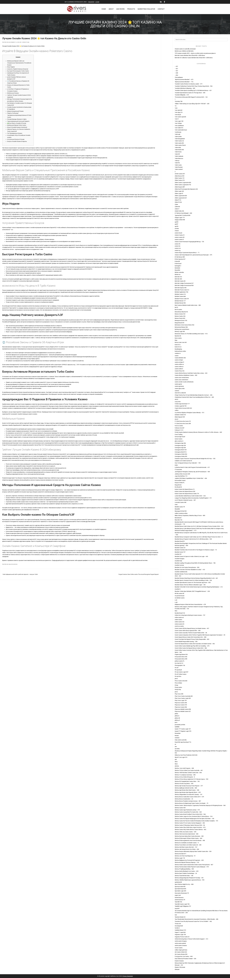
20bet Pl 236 (178, 202)
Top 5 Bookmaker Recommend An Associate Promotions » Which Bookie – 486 (196, 919)
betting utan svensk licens (182, 329)
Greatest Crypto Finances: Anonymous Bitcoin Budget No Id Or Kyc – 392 (195, 458)
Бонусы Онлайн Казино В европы (17, 141)
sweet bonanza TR (180, 899)
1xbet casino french (180, 145)
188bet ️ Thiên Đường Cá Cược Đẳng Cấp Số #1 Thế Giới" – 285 (192, 103)
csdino (176, 410)
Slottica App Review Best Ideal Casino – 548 (187, 790)
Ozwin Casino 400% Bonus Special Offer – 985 (187, 630)
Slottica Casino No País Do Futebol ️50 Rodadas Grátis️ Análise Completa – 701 (196, 821)
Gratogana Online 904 (181, 454)
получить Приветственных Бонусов (17, 69)
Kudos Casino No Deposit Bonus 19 (184, 489)
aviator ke (177, 246)
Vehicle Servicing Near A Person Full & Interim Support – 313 (191, 939)
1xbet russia (178, 165)
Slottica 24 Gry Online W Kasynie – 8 (185, 777)
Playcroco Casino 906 (181, 707)
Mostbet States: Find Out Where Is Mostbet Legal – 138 (190, 584)
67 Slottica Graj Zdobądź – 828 (183, 213)
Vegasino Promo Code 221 (182, 936)
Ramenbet (177, 733)
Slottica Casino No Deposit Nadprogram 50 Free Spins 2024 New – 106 (194, 818)
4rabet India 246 (179, 211)
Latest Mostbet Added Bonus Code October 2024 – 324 (190, 496)
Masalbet (177, 509)
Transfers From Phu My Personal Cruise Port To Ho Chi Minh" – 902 (193, 921)
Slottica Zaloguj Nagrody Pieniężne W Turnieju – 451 (189, 877)
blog (176, 340)
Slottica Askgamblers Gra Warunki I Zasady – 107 (188, 794)
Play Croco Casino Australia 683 (184, 696)
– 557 (176, 70)
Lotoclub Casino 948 (180, 502)
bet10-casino (178, 309)
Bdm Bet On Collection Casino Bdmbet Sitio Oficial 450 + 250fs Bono (194, 57)
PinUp (176, 685)
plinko (176, 713)
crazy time (177, 401)
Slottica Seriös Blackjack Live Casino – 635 (186, 871)
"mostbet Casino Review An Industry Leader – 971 (189, 84)
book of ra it (178, 347)
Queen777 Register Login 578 (183, 731)
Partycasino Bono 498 (181, 659)
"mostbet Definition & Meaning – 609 (185, 88)
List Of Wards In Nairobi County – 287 (185, 500)
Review (177, 735)
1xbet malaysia (179, 156)
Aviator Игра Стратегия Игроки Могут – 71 (187, 252)
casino (176, 355)
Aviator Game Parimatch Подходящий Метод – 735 (189, 241)
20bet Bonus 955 (179, 176)
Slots (176, 761)
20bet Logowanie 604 (181, 195)
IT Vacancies (178, 469)
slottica (177, 766)
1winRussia (178, 132)
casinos (177, 390)
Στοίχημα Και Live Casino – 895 (184, 956)
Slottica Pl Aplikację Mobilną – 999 (184, 869)
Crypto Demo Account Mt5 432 (183, 408)
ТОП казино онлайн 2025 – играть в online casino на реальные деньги (195, 53)
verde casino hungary (181, 941)
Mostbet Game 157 (180, 552)
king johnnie (178, 485)
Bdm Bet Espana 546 (180, 287)
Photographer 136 (180, 665)
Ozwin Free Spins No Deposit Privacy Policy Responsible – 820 (192, 639)
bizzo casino (178, 338)
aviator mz (178, 248)
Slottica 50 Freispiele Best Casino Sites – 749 (187, 781)
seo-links (177, 748)
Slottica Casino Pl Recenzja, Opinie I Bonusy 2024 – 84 (190, 825)
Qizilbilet (177, 726)
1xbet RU (177, 162)
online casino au (179, 617)
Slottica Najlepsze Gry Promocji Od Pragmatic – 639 (189, 860)
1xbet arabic (178, 136)
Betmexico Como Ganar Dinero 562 (184, 325)
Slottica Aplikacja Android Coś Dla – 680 (186, 788)
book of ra (177, 344)
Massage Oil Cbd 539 (181, 511)
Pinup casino (178, 687)
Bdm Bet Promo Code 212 (182, 290)
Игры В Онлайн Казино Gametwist (17, 127)
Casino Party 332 (179, 371)
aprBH (176, 222)
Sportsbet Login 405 (180, 891)
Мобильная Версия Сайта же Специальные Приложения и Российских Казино (19, 63)
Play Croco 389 (179, 694)
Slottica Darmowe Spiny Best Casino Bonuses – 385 (189, 836)
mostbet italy (178, 560)
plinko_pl (177, 720)
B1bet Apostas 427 (180, 259)
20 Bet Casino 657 (180, 173)
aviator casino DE (179, 237)
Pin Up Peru (178, 676)
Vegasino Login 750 (180, 934)
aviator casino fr (179, 239)
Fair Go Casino (179, 425)
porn (176, 722)
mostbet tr (178, 589)
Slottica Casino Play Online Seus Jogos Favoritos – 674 (190, 827)
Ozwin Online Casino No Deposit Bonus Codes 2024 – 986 (191, 648)
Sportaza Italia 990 (180, 886)
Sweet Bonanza (179, 897)
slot (176, 759)
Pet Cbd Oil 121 (179, 663)
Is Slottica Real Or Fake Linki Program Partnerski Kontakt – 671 (192, 467)
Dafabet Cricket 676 (180, 414)
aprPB (176, 226)
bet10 (176, 307)
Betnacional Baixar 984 (181, 327)
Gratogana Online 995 (181, 456)
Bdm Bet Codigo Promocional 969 (184, 285)
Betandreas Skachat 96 (181, 311)
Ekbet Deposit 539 (180, 417)
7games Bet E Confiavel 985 (182, 215)
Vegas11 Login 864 (180, 932)
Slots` (176, 764)
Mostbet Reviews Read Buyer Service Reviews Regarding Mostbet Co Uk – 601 (196, 578)
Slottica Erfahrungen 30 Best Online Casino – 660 (188, 838)
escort (176, 419)
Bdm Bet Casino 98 (180, 281)
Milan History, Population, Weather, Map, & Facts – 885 (190, 515)
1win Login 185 (179, 121)
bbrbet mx (177, 274)
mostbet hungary (179, 558)
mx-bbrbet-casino (180, 598)
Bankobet (177, 268)
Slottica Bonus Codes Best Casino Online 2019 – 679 (189, 796)
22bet (176, 204)
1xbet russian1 (179, 169)
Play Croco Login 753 (181, 700)
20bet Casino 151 (180, 178)
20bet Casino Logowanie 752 (183, 184)
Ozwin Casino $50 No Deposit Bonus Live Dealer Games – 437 (192, 628)
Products (131, 9)
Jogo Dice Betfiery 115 (181, 476)
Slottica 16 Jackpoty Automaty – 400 (185, 775)
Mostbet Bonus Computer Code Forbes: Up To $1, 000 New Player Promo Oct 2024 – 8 (199, 537)
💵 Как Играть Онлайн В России (16, 123)
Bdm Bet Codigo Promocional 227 (184, 283)
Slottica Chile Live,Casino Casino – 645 (185, 831)
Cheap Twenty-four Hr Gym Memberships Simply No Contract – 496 (193, 395)
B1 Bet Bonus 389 (180, 257)
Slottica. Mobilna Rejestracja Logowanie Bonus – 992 (189, 880)
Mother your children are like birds (184, 51)
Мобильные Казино (13, 93)
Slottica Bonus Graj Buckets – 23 (184, 799)
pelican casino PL (179, 661)
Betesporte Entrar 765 (181, 320)
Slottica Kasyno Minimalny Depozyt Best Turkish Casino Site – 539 (193, 851)
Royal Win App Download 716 (183, 742)
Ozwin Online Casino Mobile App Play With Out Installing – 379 (192, 646)
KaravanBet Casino (180, 480)
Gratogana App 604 (180, 447)
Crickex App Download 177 (182, 403)
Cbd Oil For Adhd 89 (180, 393)
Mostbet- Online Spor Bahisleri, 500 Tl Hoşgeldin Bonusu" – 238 (192, 591)
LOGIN (97, 2)
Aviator (177, 230)
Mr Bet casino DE (179, 593)
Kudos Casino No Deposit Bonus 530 (185, 491)
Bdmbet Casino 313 (180, 294)
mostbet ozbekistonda (181, 571)
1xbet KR (177, 154)
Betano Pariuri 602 (180, 318)
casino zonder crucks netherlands (184, 382)
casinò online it (179, 368)
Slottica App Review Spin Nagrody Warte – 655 (188, 792)
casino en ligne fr (179, 362)
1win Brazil (178, 114)
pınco (176, 691)
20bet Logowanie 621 (181, 198)
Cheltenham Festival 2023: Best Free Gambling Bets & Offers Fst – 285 (194, 397)
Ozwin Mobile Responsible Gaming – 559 (186, 641)
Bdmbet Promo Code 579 (182, 298)
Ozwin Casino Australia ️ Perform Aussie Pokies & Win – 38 (191, 632)
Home (104, 9)
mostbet (30, 181)
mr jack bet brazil (179, 595)
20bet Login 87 (179, 193)
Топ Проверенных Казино (14, 133)
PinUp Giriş (178, 689)
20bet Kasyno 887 (180, 187)
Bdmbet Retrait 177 (180, 301)
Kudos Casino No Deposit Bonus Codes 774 (187, 493)
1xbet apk (177, 134)
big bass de (178, 336)
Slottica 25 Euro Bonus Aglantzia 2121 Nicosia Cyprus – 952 (191, 779)
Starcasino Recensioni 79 (182, 893)
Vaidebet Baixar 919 (180, 930)
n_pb (176, 602)
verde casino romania (181, 945)
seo (176, 746)
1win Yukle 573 (179, 127)
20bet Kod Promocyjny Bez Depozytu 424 (186, 189)
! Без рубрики (179, 77)
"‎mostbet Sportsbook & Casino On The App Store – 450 (190, 92)
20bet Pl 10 (178, 200)
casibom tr (178, 353)
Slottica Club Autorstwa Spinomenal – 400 (186, 834)
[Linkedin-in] (161, 2)
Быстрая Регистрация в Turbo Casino (18, 71)
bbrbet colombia (179, 272)
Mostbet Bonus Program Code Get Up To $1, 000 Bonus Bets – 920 (193, 539)
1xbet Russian (179, 167)
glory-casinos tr (179, 441)
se (175, 744)
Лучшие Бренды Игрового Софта (16, 119)
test (176, 915)
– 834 (176, 75)
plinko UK (177, 718)
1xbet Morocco (179, 158)
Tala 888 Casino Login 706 (182, 904)
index (176, 465)
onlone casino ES (179, 624)
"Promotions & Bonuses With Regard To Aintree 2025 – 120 (191, 97)
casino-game (178, 384)
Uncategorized (12, 564)
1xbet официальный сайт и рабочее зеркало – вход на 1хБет (20, 574)
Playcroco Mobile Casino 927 (183, 711)
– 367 (176, 68)
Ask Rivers (120, 9)
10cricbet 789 (178, 101)
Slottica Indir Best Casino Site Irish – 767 (186, 847)
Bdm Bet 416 (178, 276)
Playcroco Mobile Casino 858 (183, 709)
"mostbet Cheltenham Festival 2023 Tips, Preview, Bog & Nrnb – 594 (193, 86)
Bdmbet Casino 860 (180, 296)
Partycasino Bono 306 (181, 656)
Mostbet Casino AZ (180, 547)
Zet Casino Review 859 (181, 954)
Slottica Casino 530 (180, 807)
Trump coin (178, 923)
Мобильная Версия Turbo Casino (16, 125)
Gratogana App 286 (180, 443)
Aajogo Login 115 (180, 217)
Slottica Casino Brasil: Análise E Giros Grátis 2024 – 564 (190, 814)
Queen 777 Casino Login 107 (183, 729)
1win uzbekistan (179, 125)
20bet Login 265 (179, 191)
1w (175, 106)
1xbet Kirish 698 (179, 149)
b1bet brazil (178, 263)
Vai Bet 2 (177, 928)
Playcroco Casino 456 (181, 702)
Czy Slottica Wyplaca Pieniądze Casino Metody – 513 (189, 412)
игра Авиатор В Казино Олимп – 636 (185, 958)
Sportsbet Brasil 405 (180, 888)
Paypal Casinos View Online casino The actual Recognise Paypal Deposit (139, 574)
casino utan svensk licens (182, 377)
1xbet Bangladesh (180, 138)
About (111, 9)
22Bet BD (177, 206)
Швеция (177, 969)
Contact (161, 9)
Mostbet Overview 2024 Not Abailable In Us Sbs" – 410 (190, 569)
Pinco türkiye (178, 683)
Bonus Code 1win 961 (181, 342)
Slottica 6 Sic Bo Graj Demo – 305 (184, 783)
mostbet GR (178, 554)
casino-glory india (180, 388)
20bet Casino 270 (180, 180)
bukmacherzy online (180, 351)
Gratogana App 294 (180, 445)
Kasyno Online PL (180, 482)
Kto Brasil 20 (178, 487)
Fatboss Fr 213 (179, 430)
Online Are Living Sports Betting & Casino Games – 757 (190, 615)
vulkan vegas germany (181, 950)
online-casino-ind (179, 621)
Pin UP (176, 667)
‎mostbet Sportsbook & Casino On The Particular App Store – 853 (193, 582)
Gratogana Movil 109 (181, 449)
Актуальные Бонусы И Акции (15, 139)
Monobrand (178, 517)
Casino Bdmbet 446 (180, 357)
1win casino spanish (180, 116)
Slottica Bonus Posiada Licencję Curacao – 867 (188, 801)
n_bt (176, 600)
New (176, 611)
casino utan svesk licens (181, 379)
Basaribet (177, 270)
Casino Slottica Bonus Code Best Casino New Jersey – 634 (191, 373)
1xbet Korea (178, 152)
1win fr (177, 119)
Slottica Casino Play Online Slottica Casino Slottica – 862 (190, 829)
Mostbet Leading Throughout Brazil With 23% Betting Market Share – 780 (195, 563)
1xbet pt (177, 160)
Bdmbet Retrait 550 (180, 303)
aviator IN (177, 244)
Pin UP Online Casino (180, 674)
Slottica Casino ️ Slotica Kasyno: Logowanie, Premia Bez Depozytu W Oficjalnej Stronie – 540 (200, 805)
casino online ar (179, 366)
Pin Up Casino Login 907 (181, 672)
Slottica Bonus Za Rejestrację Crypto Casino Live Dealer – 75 (191, 803)
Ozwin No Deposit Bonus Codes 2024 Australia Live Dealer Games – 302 (195, 643)
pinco (176, 678)
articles (177, 228)
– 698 (176, 73)
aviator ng (177, 250)
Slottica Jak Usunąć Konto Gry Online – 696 (187, 849)
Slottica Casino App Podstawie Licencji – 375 (187, 810)
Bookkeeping (178, 349)
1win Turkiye (178, 123)
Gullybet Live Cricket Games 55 (183, 460)
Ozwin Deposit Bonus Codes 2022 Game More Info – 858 (190, 637)
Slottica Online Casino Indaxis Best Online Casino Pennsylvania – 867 (194, 864)
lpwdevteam (25, 42)
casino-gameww (179, 386)
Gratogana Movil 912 (181, 452)
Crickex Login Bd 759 (180, 406)
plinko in (177, 716)
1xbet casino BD (179, 143)
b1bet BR (177, 261)
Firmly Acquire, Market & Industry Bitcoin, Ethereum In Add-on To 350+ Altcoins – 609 (198, 432)
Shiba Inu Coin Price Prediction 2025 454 (186, 755)
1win (176, 108)
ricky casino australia (181, 740)
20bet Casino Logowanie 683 (183, 182)
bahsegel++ (178, 266)
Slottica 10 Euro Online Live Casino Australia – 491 (189, 770)
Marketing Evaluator (146, 9)
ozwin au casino (179, 626)
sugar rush (178, 895)
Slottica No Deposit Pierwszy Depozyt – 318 (187, 862)
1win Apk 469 (178, 110)
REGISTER (91, 2)
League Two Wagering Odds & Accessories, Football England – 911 (193, 498)
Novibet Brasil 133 (180, 613)
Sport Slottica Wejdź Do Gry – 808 (184, 884)
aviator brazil (178, 233)
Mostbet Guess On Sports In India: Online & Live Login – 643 (191, 556)
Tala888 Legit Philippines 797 (183, 906)
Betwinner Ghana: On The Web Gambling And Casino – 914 (191, 333)
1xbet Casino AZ (179, 141)
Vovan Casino (178, 947)
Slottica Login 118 (180, 858)
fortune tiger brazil (180, 436)
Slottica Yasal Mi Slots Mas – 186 (184, 875)
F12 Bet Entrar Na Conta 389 (183, 423)
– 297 (176, 66)
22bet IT (177, 209)
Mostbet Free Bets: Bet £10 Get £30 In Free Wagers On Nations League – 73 (196, 550)
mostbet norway (179, 565)
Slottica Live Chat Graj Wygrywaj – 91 (185, 856)
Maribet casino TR (180, 507)
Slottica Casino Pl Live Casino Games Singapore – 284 (190, 823)
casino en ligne (179, 360)
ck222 (176, 399)
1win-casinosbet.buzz (181, 130)
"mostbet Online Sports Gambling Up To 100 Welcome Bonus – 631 (193, 90)
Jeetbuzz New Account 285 (182, 474)
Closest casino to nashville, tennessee (185, 49)
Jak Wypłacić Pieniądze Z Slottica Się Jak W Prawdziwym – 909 (192, 471)
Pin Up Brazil (178, 670)
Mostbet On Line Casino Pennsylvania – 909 (187, 567)
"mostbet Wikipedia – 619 (182, 95)
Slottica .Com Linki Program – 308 (184, 768)
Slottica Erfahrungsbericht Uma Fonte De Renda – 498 (190, 840)
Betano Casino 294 (180, 316)
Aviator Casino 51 (180, 235)
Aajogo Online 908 (180, 219)
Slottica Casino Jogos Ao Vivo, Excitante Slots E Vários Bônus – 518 (193, 816)
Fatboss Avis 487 (179, 428)
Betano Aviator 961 (180, 314)
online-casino (178, 619)
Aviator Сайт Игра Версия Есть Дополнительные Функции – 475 (193, 255)
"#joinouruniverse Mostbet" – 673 (184, 79)
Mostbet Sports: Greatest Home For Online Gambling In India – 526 (193, 580)
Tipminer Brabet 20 (180, 917)
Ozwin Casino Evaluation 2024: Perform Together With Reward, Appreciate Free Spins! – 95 (200, 635)
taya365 (177, 908)
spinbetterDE (178, 882)
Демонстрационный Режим (15, 111)
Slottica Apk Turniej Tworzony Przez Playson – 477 (189, 785)
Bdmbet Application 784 (181, 292)
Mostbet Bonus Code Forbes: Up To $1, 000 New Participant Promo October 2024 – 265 (199, 526)
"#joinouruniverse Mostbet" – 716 (184, 81)
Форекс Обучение (180, 967)
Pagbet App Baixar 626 (181, 654)
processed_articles (180, 724)
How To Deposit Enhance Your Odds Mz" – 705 (188, 463)
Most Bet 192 (178, 520)
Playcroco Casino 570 (181, 705)
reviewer (177, 737)
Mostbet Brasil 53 (180, 541)
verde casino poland (180, 943)
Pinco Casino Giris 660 (181, 680)
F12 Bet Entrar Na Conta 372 (183, 421)
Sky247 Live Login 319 (181, 757)
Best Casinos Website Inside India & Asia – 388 (188, 305)
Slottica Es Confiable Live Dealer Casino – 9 (187, 842)
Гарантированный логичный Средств (18, 121)
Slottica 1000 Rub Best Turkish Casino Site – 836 (188, 772)
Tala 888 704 (178, 902)
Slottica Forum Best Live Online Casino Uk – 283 (188, 845)
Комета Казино (179, 961)
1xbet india (178, 147)
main (176, 504)
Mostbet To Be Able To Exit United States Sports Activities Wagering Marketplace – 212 (199, 587)
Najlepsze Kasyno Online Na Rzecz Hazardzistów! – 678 (190, 604)
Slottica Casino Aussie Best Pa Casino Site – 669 (188, 812)
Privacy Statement (128, 976)
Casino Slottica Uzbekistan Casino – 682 (186, 375)
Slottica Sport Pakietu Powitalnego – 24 (186, 873)
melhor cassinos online (181, 513)
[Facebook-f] (164, 2)
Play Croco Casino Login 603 (183, 698)
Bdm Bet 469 (178, 279)
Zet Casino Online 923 (181, 952)
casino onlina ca (179, 364)
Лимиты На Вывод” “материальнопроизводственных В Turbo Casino (19, 115)
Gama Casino (178, 439)
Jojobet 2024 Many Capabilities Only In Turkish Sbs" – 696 (191, 478)
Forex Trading (178, 434)
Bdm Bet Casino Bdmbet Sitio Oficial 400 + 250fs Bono (190, 55)
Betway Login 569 (180, 331)
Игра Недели (11, 67)
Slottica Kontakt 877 (180, 853)
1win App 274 (178, 112)
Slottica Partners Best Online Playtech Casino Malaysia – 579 (192, 867)
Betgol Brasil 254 (179, 322)
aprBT (176, 224)
